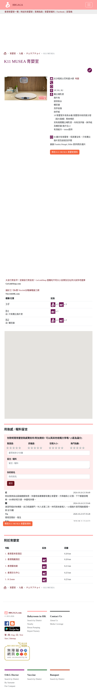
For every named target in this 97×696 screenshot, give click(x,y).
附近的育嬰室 (27, 12)
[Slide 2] (14, 96)
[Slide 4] (17, 96)
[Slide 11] (31, 96)
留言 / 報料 (12, 459)
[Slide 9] (27, 96)
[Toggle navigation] (88, 4)
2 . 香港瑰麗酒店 (12, 559)
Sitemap (12, 638)
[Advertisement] (48, 31)
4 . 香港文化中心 (12, 573)
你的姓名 (11, 472)
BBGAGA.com (15, 613)
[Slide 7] (23, 96)
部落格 (69, 12)
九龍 (21, 53)
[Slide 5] (19, 96)
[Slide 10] (29, 96)
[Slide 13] (35, 96)
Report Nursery (33, 631)
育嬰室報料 (50, 12)
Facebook (60, 12)
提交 (11, 483)
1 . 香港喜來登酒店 (13, 554)
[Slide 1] (12, 96)
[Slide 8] (25, 96)
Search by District (34, 620)
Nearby (30, 624)
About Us (54, 620)
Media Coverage (56, 624)
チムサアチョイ (33, 53)
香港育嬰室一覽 (12, 12)
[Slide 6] (21, 96)
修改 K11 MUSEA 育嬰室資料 (65, 152)
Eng (13, 635)
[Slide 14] (37, 96)
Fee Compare (10, 686)
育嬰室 (13, 53)
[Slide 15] (39, 96)
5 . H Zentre (10, 579)
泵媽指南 (39, 12)
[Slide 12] (33, 96)
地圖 (77, 79)
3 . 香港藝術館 (11, 566)
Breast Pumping (33, 627)
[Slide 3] (16, 96)
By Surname (10, 683)
